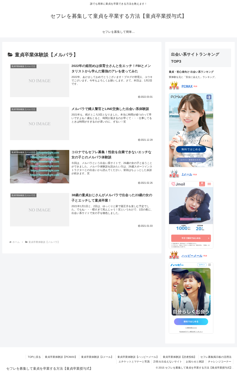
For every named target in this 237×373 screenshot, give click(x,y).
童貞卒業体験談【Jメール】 (97, 356)
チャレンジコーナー (219, 361)
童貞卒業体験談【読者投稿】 (179, 356)
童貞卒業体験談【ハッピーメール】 (138, 356)
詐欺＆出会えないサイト (167, 361)
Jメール (187, 174)
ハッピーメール (192, 255)
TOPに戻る (34, 356)
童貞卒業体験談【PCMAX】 (61, 356)
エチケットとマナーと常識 (134, 361)
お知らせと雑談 (195, 361)
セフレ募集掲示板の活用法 (215, 356)
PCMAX (187, 86)
